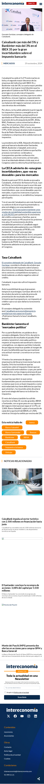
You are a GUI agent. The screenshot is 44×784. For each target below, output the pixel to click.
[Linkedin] (35, 716)
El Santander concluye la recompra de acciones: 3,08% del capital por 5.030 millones (20, 588)
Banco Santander (12, 432)
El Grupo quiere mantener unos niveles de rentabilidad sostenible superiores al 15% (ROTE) (21, 212)
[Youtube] (22, 716)
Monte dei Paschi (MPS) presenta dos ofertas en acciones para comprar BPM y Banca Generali (22, 648)
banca (32, 422)
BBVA (26, 437)
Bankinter (9, 437)
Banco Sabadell (12, 427)
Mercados (9, 63)
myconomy (8, 732)
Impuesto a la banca (14, 447)
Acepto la (18, 692)
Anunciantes (9, 736)
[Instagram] (28, 716)
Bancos (33, 432)
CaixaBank (10, 442)
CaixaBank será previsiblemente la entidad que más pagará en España (19, 312)
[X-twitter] (8, 716)
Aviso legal (8, 751)
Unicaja (8, 452)
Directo (31, 3)
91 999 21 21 (9, 775)
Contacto (7, 747)
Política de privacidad (12, 755)
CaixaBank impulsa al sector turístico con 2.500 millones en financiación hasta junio (22, 521)
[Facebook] (15, 716)
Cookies (7, 759)
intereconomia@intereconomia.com (18, 771)
